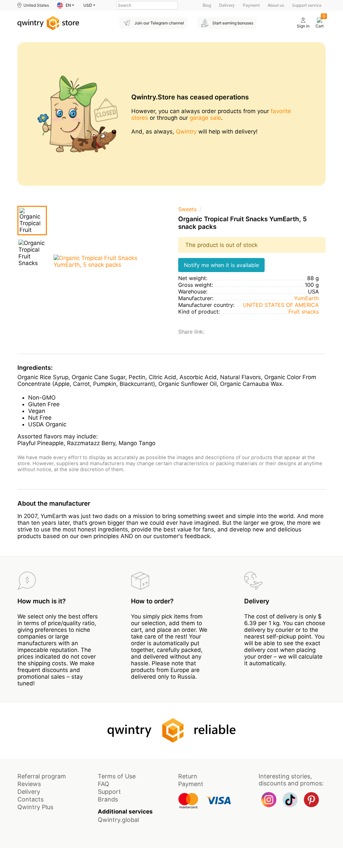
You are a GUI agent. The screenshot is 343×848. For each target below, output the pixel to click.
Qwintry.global (118, 819)
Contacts (30, 799)
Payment (251, 5)
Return (187, 776)
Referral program (41, 776)
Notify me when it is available (221, 265)
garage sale (205, 117)
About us (276, 5)
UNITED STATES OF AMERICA (281, 305)
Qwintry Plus (35, 807)
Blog (207, 5)
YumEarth (306, 298)
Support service (307, 5)
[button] (65, 5)
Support (109, 791)
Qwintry (186, 131)
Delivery (227, 5)
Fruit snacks (303, 311)
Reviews (29, 783)
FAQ (103, 783)
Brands (108, 799)
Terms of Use (117, 776)
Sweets (187, 209)
